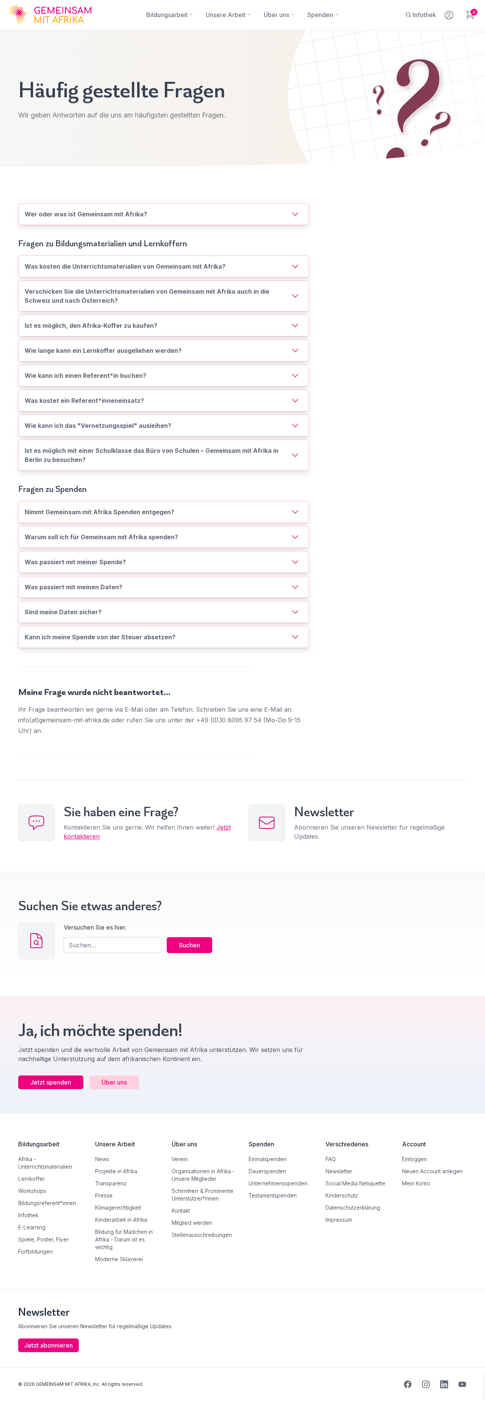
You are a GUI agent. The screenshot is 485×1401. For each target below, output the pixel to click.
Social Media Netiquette (355, 1183)
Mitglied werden (192, 1222)
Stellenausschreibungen (202, 1235)
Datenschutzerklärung (352, 1207)
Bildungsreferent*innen (47, 1203)
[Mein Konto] (449, 13)
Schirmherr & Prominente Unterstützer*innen (202, 1195)
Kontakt (181, 1210)
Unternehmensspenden (278, 1183)
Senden (242, 846)
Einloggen (414, 1159)
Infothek (28, 1215)
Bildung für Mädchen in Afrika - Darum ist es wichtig (124, 1239)
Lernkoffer (31, 1179)
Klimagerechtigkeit (118, 1207)
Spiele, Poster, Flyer (43, 1239)
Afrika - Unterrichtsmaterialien (45, 1163)
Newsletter (338, 1171)
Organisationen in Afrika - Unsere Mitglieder (203, 1175)
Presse (104, 1195)
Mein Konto (416, 1183)
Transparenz (111, 1183)
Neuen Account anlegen (432, 1171)
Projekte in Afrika (116, 1171)
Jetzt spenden (50, 1082)
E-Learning (31, 1227)
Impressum (338, 1219)
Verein (180, 1159)
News (102, 1159)
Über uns (114, 1082)
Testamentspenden (273, 1195)
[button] (16, 1384)
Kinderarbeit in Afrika (121, 1219)
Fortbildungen (35, 1251)
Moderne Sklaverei (119, 1259)
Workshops (32, 1191)
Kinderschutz (341, 1195)
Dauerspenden (267, 1171)
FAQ (330, 1159)
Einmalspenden (267, 1159)
